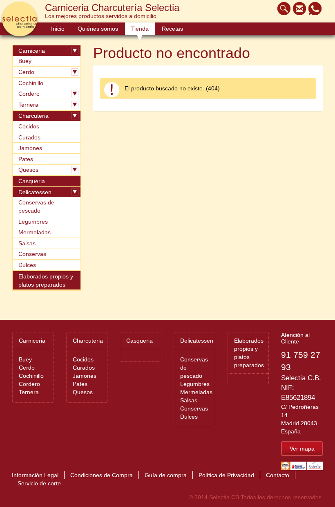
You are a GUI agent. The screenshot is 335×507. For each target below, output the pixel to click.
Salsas (27, 243)
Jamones (30, 148)
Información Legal (35, 475)
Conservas (32, 254)
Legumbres (33, 221)
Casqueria (31, 181)
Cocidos (28, 126)
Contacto (277, 475)
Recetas (172, 28)
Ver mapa (302, 448)
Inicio (58, 28)
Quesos (28, 169)
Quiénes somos (98, 28)
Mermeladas (34, 232)
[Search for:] (281, 8)
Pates (25, 159)
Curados (29, 137)
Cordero (29, 93)
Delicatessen (34, 192)
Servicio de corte (39, 483)
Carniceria (31, 50)
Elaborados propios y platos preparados (45, 280)
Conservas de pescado (36, 206)
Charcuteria (33, 115)
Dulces (27, 265)
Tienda (140, 28)
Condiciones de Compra (101, 475)
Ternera (28, 104)
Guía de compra (166, 475)
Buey (24, 61)
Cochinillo (30, 83)
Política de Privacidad (226, 475)
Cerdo (26, 72)
